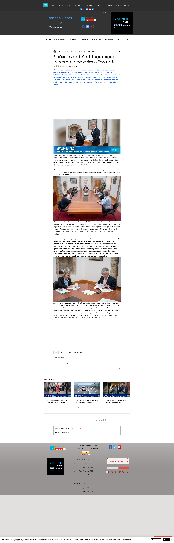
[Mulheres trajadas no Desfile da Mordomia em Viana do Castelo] (57, 389)
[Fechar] (172, 540)
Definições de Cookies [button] (142, 540)
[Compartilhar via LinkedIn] (63, 363)
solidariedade (78, 352)
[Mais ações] (119, 51)
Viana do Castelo (108, 39)
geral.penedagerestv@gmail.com (85, 475)
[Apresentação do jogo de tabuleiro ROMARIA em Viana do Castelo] (116, 389)
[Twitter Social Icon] (87, 26)
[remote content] (87, 101)
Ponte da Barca (72, 39)
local (56, 352)
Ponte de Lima (84, 39)
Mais (118, 39)
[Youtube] (90, 9)
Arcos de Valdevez (59, 39)
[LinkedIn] (93, 9)
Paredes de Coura (96, 39)
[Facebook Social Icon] (83, 26)
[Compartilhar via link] (68, 363)
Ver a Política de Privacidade (25, 541)
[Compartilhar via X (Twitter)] (59, 363)
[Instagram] (84, 9)
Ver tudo (127, 379)
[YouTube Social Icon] (119, 447)
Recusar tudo (156, 540)
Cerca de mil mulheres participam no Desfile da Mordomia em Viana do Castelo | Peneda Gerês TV (57, 401)
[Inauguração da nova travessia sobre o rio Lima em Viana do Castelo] (87, 389)
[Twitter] (87, 9)
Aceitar (166, 540)
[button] (127, 39)
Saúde (69, 352)
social (62, 352)
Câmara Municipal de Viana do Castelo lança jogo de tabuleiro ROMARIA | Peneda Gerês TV (116, 401)
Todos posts (47, 39)
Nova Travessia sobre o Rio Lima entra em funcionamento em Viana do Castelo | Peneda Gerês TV (87, 401)
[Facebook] (81, 9)
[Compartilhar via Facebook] (54, 363)
